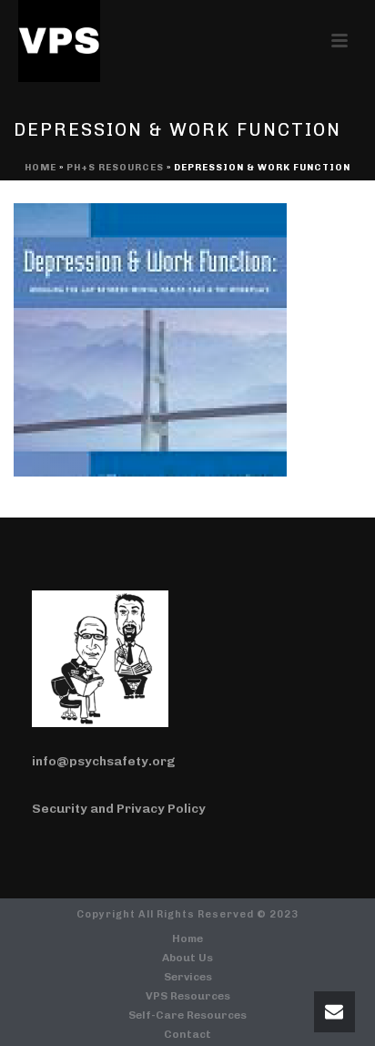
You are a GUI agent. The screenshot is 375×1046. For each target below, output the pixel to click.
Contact (187, 1034)
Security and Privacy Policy (119, 808)
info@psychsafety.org (104, 761)
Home (40, 167)
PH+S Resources (115, 167)
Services (188, 976)
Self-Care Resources (187, 1015)
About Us (187, 957)
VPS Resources (188, 996)
